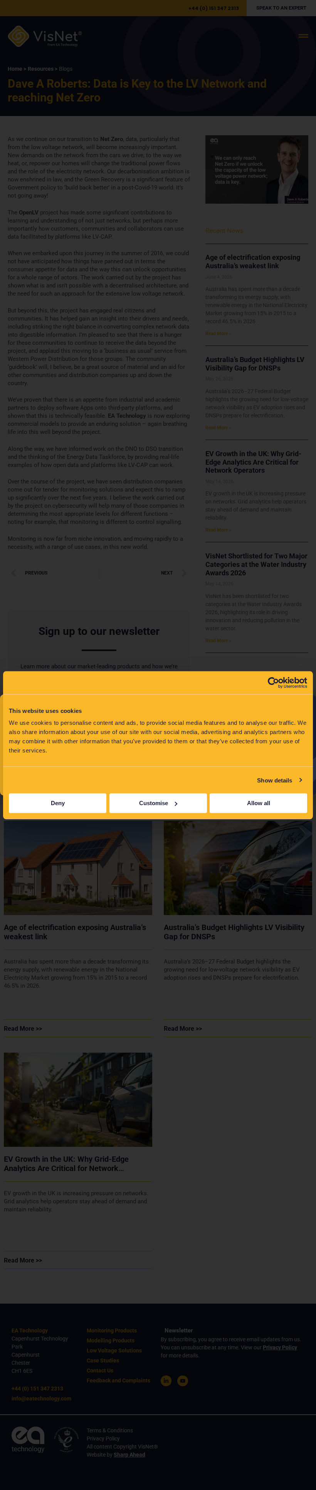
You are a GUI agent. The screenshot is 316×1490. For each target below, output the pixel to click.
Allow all (258, 803)
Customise (153, 803)
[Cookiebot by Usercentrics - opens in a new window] (273, 682)
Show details (274, 780)
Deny (58, 803)
